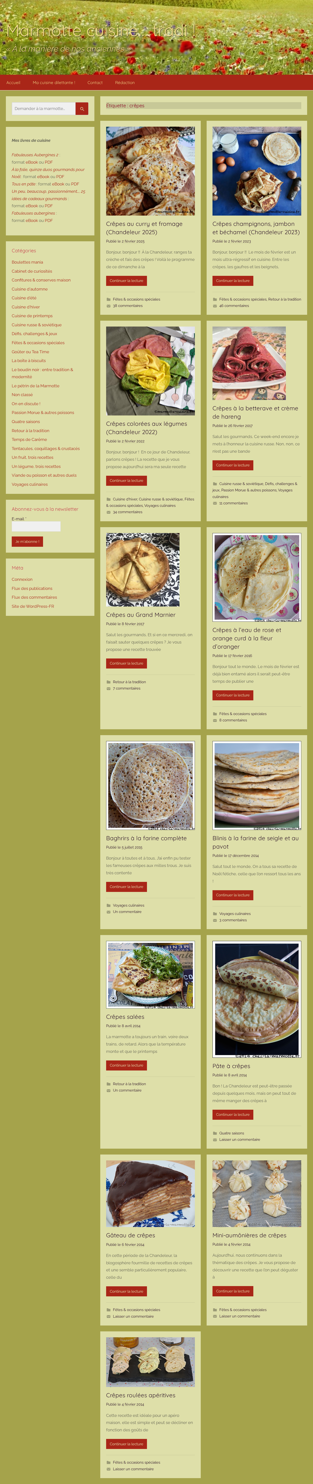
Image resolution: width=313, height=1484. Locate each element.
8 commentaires (233, 720)
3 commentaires (233, 920)
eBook (32, 162)
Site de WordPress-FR (33, 606)
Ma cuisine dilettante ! (54, 82)
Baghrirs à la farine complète (146, 838)
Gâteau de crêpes (130, 1235)
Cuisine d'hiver (125, 499)
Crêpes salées (125, 1016)
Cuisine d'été (24, 297)
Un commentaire (127, 912)
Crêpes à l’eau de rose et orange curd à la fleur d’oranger (246, 638)
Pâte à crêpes (231, 1066)
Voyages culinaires (160, 505)
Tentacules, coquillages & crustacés (46, 448)
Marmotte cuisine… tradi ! (101, 30)
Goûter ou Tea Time (30, 351)
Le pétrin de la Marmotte (35, 385)
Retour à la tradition (284, 299)
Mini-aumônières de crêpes (249, 1235)
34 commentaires (127, 512)
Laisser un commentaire (239, 1139)
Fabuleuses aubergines (33, 213)
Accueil (13, 82)
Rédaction (125, 82)
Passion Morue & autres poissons (249, 490)
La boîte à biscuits (29, 360)
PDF (49, 162)
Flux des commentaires (34, 597)
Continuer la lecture (126, 281)
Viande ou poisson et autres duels (44, 475)
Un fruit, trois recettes (32, 457)
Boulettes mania (27, 262)
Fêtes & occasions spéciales (136, 299)
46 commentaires (234, 306)
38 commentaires (128, 306)
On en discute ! (26, 403)
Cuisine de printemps (32, 315)
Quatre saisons (231, 1133)
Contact (95, 82)
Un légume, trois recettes (36, 466)
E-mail (19, 518)
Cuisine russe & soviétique (161, 499)
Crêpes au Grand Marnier (141, 614)
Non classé (22, 394)
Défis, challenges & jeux (34, 333)
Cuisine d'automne (30, 289)
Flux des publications (32, 588)
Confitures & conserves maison (41, 280)
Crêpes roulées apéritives (140, 1395)
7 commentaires (126, 688)
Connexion (22, 579)
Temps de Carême (29, 439)
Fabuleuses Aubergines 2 (35, 154)
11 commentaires (233, 503)
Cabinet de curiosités (32, 271)
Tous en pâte (23, 184)
